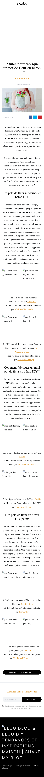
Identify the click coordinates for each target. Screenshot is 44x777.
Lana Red (32, 301)
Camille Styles (27, 604)
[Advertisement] (22, 31)
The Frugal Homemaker (23, 658)
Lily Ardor (23, 612)
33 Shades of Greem (26, 464)
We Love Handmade (24, 309)
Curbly (38, 499)
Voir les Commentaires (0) (21, 672)
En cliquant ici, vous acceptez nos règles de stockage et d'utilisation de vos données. (23, 707)
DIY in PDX (29, 650)
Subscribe (30, 699)
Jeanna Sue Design (26, 359)
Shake (22, 456)
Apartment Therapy (23, 507)
